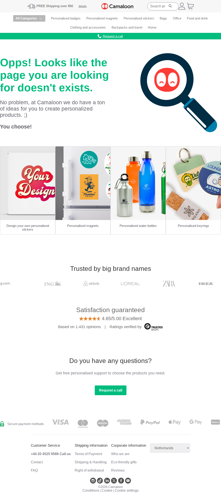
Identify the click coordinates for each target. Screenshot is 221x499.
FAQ (34, 470)
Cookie (106, 490)
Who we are (120, 454)
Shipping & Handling (91, 462)
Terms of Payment (88, 454)
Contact (37, 462)
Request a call (110, 390)
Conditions (90, 490)
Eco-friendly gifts (124, 462)
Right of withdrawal (89, 470)
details (83, 6)
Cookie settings (127, 490)
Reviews (118, 470)
